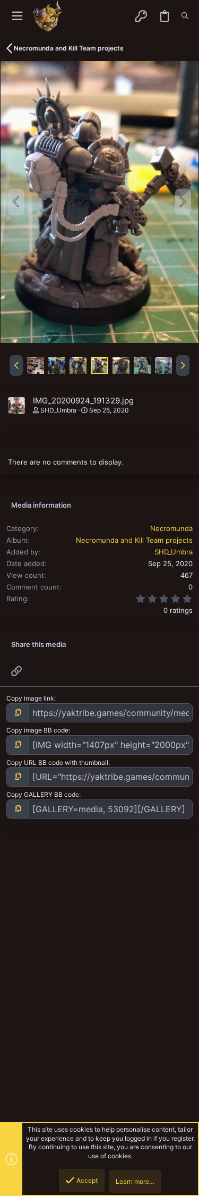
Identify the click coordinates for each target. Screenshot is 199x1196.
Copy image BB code (37, 730)
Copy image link (30, 698)
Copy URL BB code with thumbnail (57, 763)
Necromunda (171, 528)
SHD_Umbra (58, 410)
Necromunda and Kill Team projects (134, 540)
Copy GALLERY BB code (42, 794)
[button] (17, 16)
